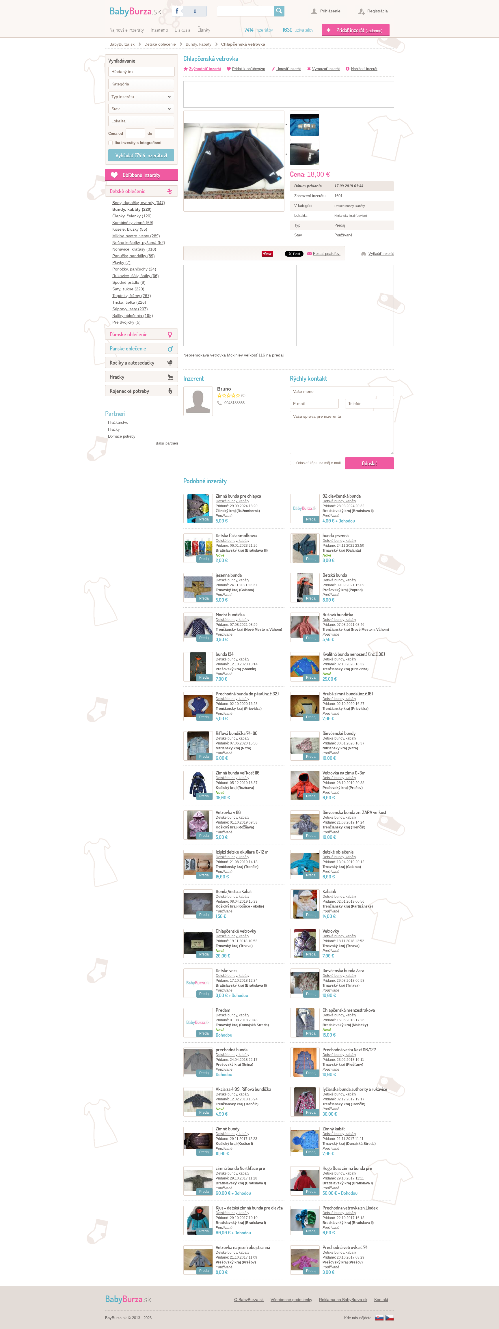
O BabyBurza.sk (249, 1299)
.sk (135, 10)
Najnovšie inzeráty (126, 30)
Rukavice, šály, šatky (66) (135, 275)
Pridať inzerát (359, 30)
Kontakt (381, 1299)
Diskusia (183, 30)
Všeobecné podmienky (291, 1299)
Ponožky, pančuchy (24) (134, 269)
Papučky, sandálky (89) (133, 255)
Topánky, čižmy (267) (131, 295)
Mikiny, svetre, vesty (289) (136, 236)
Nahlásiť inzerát (364, 69)
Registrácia (377, 11)
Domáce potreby (121, 436)
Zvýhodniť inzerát (205, 69)
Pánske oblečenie (128, 348)
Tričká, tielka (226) (129, 302)
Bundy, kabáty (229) (132, 209)
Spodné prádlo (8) (129, 282)
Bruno (224, 389)
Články (204, 30)
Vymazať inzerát (326, 69)
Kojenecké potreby (129, 391)
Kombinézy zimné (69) (132, 222)
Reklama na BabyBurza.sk (343, 1299)
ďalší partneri (167, 443)
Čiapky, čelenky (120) (132, 216)
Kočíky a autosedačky (132, 362)
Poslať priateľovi (326, 253)
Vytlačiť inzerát (381, 253)
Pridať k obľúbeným (248, 69)
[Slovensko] (379, 1318)
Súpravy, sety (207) (130, 309)
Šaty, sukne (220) (128, 289)
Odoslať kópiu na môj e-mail (318, 463)
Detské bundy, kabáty (232, 501)
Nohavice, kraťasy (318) (134, 249)
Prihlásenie (330, 11)
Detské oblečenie (160, 44)
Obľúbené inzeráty (141, 175)
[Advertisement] (289, 94)
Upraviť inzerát (288, 69)
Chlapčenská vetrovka (243, 44)
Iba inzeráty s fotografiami (138, 143)
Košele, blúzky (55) (129, 229)
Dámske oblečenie (129, 334)
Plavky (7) (121, 262)
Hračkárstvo (118, 422)
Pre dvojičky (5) (126, 322)
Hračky (117, 377)
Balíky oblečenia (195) (132, 315)
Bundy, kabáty (198, 44)
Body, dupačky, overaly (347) (138, 202)
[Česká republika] (389, 1318)
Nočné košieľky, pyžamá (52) (138, 242)
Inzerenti (159, 30)
